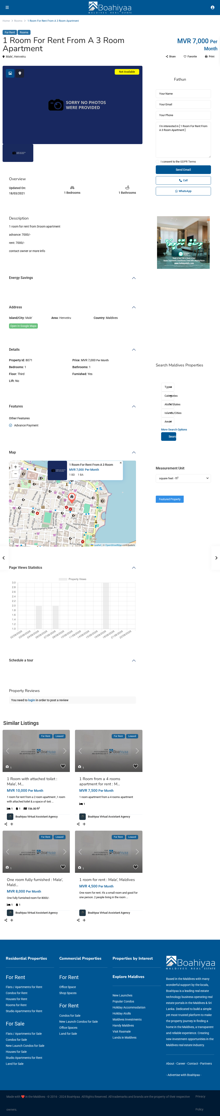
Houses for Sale (16, 1051)
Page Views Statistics (25, 568)
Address (15, 307)
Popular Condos (123, 1001)
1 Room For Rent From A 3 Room (91, 464)
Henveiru (20, 56)
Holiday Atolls (122, 1013)
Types (168, 387)
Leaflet (97, 545)
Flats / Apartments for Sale (24, 1033)
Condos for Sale (16, 1039)
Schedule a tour (21, 660)
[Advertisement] (183, 316)
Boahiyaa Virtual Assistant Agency (36, 816)
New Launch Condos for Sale (25, 1045)
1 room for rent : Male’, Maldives (107, 879)
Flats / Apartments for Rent (24, 987)
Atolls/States (169, 404)
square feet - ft (169, 478)
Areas (168, 421)
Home (6, 20)
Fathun (180, 79)
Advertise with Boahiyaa (184, 1075)
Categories (169, 395)
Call (185, 180)
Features (16, 406)
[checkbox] (157, 161)
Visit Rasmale (122, 1031)
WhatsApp (185, 191)
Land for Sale (14, 1063)
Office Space (67, 987)
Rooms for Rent (16, 1005)
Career (180, 1063)
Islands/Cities (169, 413)
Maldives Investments (127, 1019)
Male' (9, 56)
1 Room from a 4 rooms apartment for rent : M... (99, 781)
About (170, 1063)
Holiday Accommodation (129, 1007)
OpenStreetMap (113, 545)
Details (14, 349)
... (52, 801)
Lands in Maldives (124, 1037)
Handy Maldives (123, 1025)
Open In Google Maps (23, 325)
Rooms (18, 20)
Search (172, 436)
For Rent (10, 32)
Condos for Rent (17, 993)
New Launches (122, 995)
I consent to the (178, 161)
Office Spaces (68, 1027)
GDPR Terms (188, 161)
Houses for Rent (16, 999)
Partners (206, 1063)
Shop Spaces (67, 993)
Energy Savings (21, 278)
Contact (192, 1063)
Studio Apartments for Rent (24, 1011)
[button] (73, 498)
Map (12, 452)
